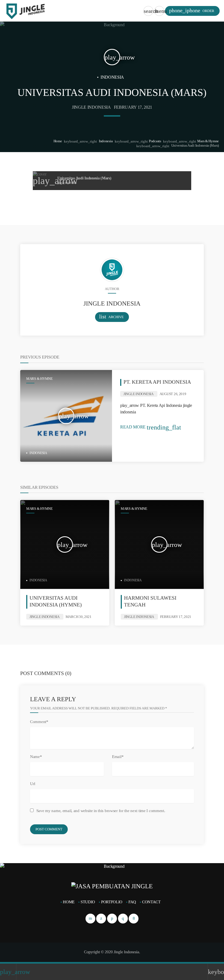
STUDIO (88, 902)
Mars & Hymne (208, 141)
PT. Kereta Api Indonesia (157, 382)
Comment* (39, 722)
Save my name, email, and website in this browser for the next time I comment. (100, 811)
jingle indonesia (91, 107)
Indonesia (106, 141)
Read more (150, 427)
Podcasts (155, 141)
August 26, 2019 (173, 394)
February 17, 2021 (133, 107)
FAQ (132, 902)
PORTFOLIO (111, 902)
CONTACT (151, 902)
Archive (111, 316)
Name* (36, 756)
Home (58, 141)
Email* (117, 756)
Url (32, 783)
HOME (69, 902)
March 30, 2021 (79, 617)
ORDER (191, 10)
